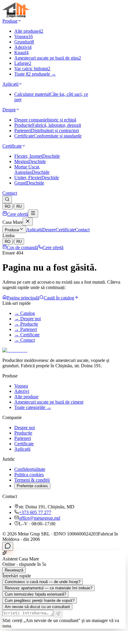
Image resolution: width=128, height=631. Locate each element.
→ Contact (24, 340)
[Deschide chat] (7, 546)
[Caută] (7, 199)
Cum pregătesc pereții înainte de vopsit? (39, 600)
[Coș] (4, 214)
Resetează (14, 570)
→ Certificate (27, 334)
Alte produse (26, 396)
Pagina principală (23, 297)
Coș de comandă (22, 247)
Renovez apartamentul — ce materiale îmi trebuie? (48, 588)
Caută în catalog (59, 297)
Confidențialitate (29, 469)
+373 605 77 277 (35, 512)
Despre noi (24, 427)
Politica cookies (29, 474)
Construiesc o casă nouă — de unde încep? (42, 582)
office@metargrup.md (39, 518)
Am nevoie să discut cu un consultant (37, 607)
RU (19, 206)
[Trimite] (58, 614)
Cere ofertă (17, 214)
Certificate (12, 146)
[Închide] (28, 222)
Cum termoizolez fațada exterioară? (35, 594)
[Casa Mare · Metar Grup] (16, 15)
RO (7, 206)
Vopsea (21, 385)
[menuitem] (28, 31)
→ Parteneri (25, 329)
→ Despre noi (27, 318)
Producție (23, 432)
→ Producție (26, 324)
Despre (9, 109)
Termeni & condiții (32, 479)
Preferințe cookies (32, 486)
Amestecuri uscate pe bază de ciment (48, 401)
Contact (9, 193)
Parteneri (22, 438)
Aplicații (10, 84)
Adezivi (21, 391)
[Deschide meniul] (33, 214)
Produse (10, 21)
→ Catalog (24, 313)
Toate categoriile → (32, 407)
